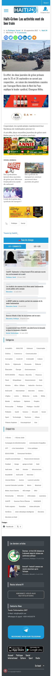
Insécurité (8, 391)
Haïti (40, 380)
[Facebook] (6, 38)
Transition (22, 506)
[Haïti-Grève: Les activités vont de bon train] (26, 55)
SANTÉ (7, 501)
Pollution (8, 412)
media (35, 396)
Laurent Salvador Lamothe (14, 485)
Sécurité (35, 412)
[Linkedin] (25, 38)
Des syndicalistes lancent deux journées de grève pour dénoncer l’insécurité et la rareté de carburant (13, 179)
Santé (14, 277)
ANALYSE (19, 348)
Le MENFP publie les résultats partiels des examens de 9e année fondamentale (24, 302)
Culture (40, 359)
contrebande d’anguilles (37, 443)
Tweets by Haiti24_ (11, 233)
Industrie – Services (35, 385)
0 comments (21, 33)
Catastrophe (41, 348)
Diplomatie (17, 364)
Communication (31, 354)
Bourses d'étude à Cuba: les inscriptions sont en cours (23, 315)
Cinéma (8, 354)
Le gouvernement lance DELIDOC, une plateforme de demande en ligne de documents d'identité (25, 329)
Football (8, 464)
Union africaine (34, 506)
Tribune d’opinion (11, 422)
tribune (37, 417)
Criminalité (30, 359)
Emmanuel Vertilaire (24, 453)
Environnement (30, 369)
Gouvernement (30, 380)
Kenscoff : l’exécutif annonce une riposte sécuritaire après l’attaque (32, 568)
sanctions (42, 496)
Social (18, 30)
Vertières (8, 512)
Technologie (15, 333)
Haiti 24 (44, 30)
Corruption (9, 359)
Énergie (18, 369)
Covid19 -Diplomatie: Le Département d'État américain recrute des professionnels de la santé (26, 272)
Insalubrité (8, 475)
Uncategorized (26, 422)
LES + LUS (37, 246)
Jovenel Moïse (10, 480)
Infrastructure (36, 469)
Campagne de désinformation (15, 443)
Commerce (18, 354)
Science (25, 412)
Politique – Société (33, 407)
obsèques (17, 401)
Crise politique (33, 448)
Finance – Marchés (25, 375)
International (20, 391)
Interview (31, 391)
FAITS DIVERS (10, 375)
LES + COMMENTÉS (14, 246)
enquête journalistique (12, 459)
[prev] (17, 552)
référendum (31, 496)
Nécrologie (26, 491)
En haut (38, 665)
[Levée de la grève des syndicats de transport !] (13, 192)
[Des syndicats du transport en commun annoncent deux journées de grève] (34, 168)
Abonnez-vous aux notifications (26, 594)
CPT (6, 448)
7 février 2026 (19, 438)
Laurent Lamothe (33, 480)
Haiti (37, 464)
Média (43, 396)
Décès (7, 364)
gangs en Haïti (27, 464)
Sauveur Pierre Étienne (22, 501)
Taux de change (26, 240)
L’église (7, 396)
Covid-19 (19, 359)
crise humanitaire (18, 448)
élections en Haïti (11, 517)
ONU (35, 491)
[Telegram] (29, 38)
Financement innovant (31, 459)
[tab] (15, 247)
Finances (39, 375)
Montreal (38, 485)
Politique (11, 30)
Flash (7, 380)
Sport (7, 417)
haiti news (8, 469)
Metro (29, 485)
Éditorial (38, 364)
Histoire (8, 385)
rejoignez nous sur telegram (26, 636)
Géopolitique (17, 380)
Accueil (10, 655)
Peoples (36, 401)
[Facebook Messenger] (20, 38)
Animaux (30, 348)
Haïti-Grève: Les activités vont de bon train (24, 21)
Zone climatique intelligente (24, 512)
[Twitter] (11, 38)
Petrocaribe (9, 407)
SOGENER (37, 501)
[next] (17, 574)
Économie (28, 364)
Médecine (26, 396)
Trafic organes (10, 506)
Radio (38, 658)
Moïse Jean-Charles (12, 491)
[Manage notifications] (5, 671)
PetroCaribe (9, 496)
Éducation (9, 291)
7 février (8, 438)
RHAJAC (20, 496)
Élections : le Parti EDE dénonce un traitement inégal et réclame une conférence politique (33, 553)
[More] (34, 38)
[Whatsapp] (15, 38)
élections (41, 512)
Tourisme (28, 417)
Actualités (8, 348)
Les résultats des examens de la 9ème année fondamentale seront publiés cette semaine (24, 287)
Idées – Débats (19, 385)
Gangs (16, 464)
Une (35, 422)
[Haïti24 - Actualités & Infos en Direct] (26, 10)
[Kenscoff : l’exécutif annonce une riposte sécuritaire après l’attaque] (14, 571)
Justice (40, 391)
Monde (7, 401)
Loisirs (16, 396)
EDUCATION (9, 453)
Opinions (27, 401)
